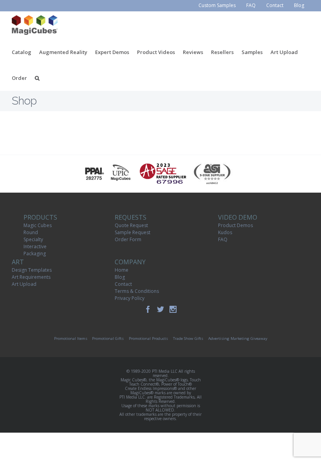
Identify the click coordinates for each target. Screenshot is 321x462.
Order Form (128, 239)
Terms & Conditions (137, 291)
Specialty (33, 239)
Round (30, 232)
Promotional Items (70, 338)
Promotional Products (148, 338)
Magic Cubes (37, 225)
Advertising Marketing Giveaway (237, 338)
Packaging (34, 253)
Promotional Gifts (108, 338)
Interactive (35, 246)
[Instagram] (173, 309)
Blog (120, 277)
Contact (123, 284)
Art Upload (24, 284)
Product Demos (235, 225)
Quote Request (131, 225)
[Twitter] (160, 309)
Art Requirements (31, 277)
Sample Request (132, 232)
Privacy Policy (129, 298)
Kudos (225, 232)
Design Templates (32, 270)
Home (121, 270)
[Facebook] (147, 309)
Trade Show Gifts (188, 338)
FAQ (222, 239)
